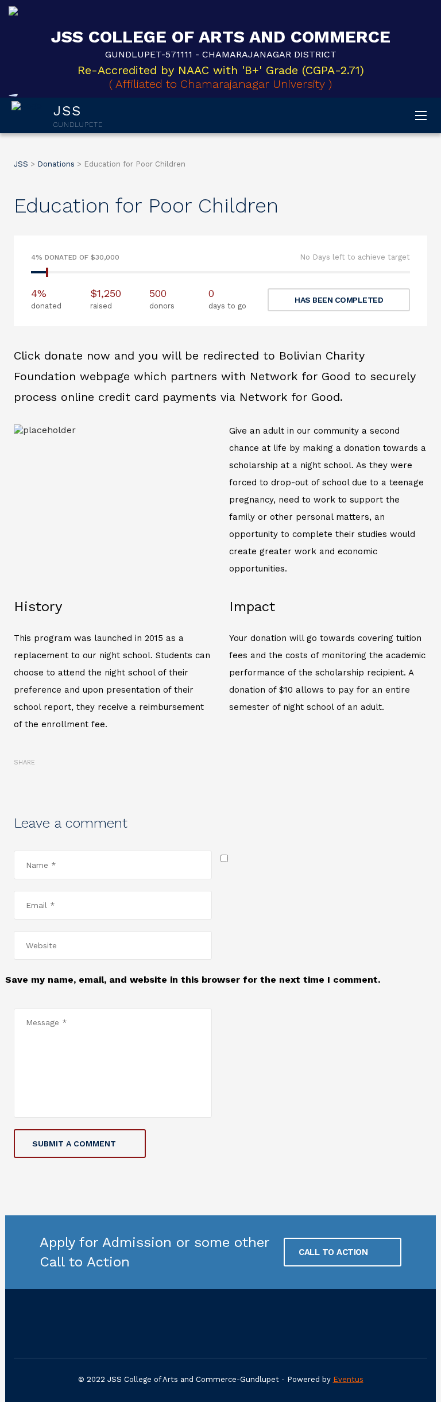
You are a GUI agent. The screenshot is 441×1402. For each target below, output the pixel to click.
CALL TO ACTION (334, 1252)
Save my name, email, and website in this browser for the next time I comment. (192, 979)
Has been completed (339, 299)
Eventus (348, 1379)
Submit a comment (74, 1143)
